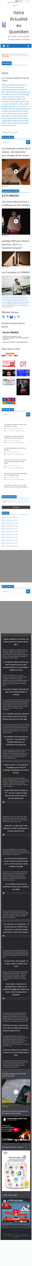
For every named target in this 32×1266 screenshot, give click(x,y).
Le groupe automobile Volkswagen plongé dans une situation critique (15, 474)
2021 (3, 531)
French (20, 1)
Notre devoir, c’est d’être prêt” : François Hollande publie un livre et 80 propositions (16, 486)
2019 (3, 537)
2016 (3, 546)
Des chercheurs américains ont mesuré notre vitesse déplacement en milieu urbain (15, 461)
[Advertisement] (16, 566)
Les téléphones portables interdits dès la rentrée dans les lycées (15, 425)
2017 (3, 543)
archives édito (14, 132)
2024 (3, 523)
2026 (3, 517)
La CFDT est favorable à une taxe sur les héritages (15, 449)
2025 (3, 520)
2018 (3, 540)
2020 (3, 534)
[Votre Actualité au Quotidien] (4, 46)
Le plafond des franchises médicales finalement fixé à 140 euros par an (14, 437)
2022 (3, 529)
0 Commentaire (9, 430)
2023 (3, 526)
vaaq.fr (5, 1236)
